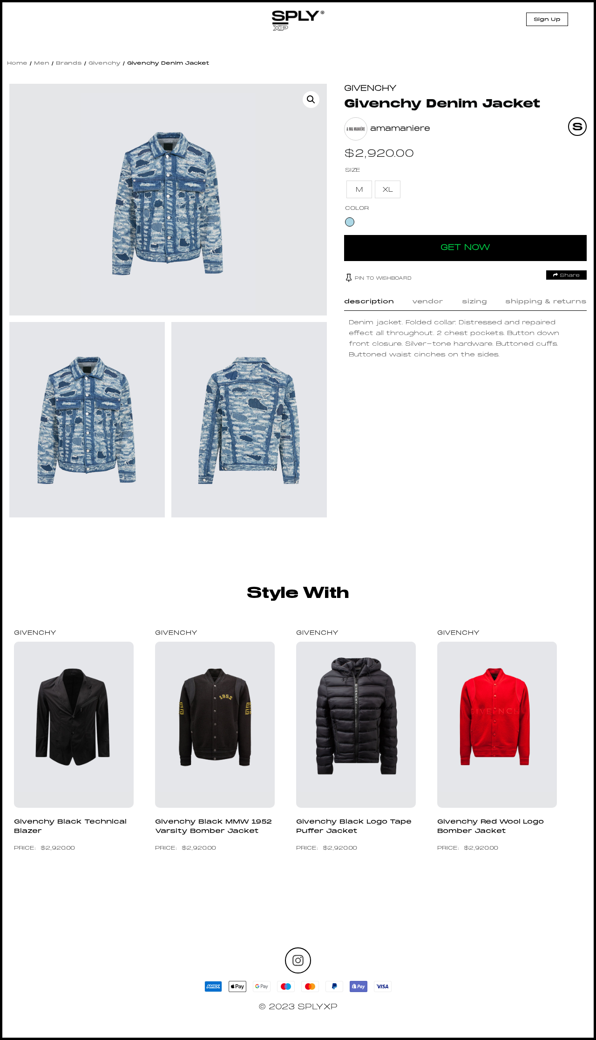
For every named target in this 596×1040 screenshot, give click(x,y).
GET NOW (465, 247)
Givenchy (104, 63)
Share (569, 275)
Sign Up (547, 19)
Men (41, 63)
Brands (69, 63)
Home (17, 63)
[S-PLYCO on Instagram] (298, 960)
